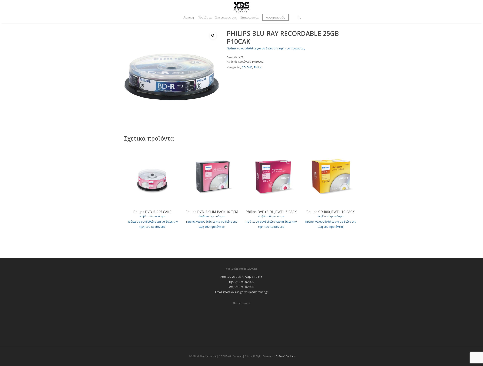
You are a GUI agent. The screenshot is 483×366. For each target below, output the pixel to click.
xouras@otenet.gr (256, 292)
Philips (257, 67)
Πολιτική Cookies (285, 356)
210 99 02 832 (245, 282)
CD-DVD (247, 67)
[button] (213, 35)
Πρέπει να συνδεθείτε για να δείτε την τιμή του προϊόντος (266, 48)
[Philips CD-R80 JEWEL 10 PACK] (330, 176)
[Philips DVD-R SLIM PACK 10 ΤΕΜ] (211, 176)
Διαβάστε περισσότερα (152, 216)
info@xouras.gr (233, 292)
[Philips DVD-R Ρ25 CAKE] (152, 176)
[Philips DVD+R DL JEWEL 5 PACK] (271, 176)
